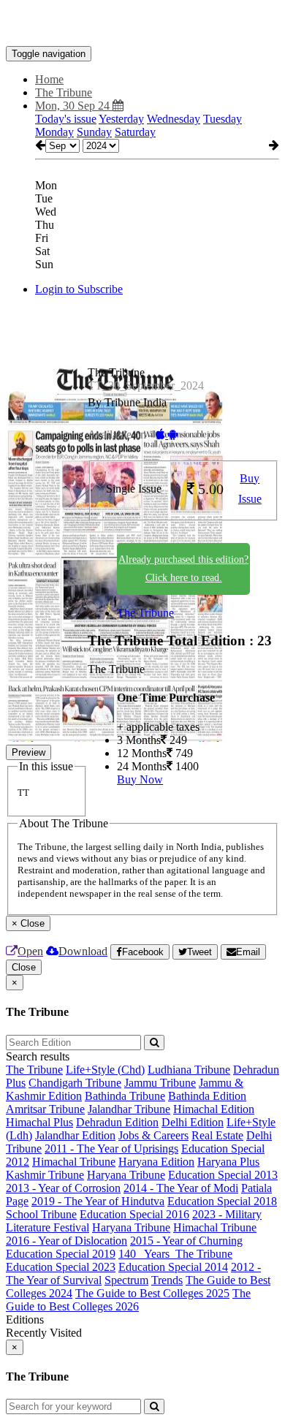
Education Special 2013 (223, 1175)
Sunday (94, 132)
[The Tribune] (142, 24)
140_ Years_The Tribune (175, 1254)
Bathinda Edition (207, 1096)
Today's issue (65, 119)
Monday (54, 132)
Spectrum (126, 1280)
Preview (28, 752)
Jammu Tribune (160, 1083)
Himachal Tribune (73, 1161)
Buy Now (140, 779)
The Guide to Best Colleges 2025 (152, 1293)
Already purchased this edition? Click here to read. (183, 568)
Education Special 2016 (134, 1214)
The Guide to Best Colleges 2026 (128, 1300)
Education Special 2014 (173, 1267)
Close (24, 967)
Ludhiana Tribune (189, 1069)
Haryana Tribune (126, 1175)
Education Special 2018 (222, 1201)
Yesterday (121, 119)
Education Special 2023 (60, 1267)
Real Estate (217, 1135)
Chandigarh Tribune (74, 1083)
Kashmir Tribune (45, 1175)
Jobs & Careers (153, 1135)
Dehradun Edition (117, 1122)
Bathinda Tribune (125, 1096)
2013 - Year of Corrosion (63, 1188)
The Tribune (145, 613)
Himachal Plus (39, 1122)
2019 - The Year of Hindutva (97, 1201)
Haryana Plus (228, 1161)
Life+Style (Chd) (105, 1069)
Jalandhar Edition (75, 1135)
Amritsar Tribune (45, 1109)
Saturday (135, 132)
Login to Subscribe (79, 289)
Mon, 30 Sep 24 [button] (74, 105)
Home (49, 79)
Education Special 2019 (60, 1254)
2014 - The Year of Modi (180, 1188)
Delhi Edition (193, 1122)
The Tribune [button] (63, 92)
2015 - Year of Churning (186, 1240)
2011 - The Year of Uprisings (111, 1148)
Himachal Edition (213, 1109)
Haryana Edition (156, 1161)
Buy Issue (250, 489)
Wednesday (173, 119)
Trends (167, 1280)
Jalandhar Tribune (129, 1109)
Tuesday (222, 119)
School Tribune (41, 1214)
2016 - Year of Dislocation (66, 1240)
